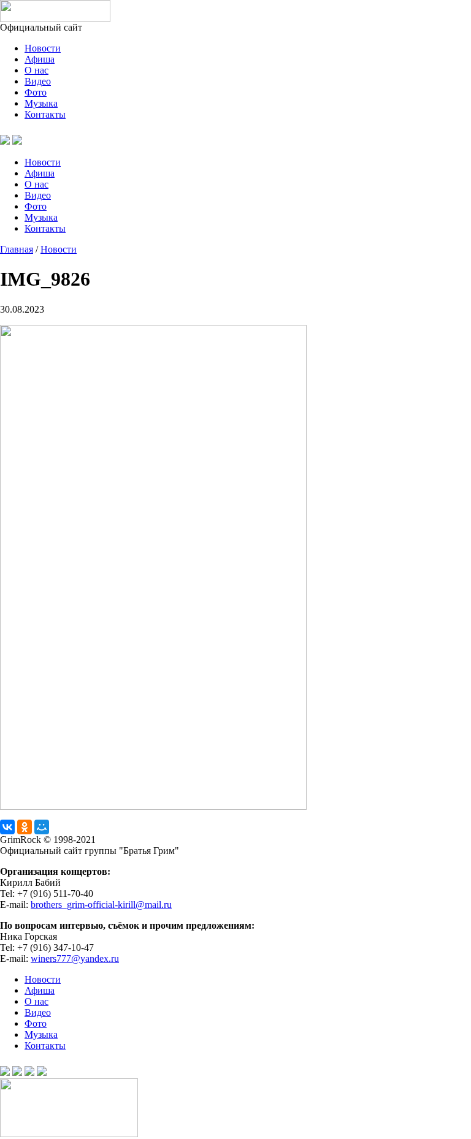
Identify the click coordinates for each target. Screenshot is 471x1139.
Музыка (41, 103)
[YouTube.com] (32, 141)
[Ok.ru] (17, 141)
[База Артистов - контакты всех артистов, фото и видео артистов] (69, 1134)
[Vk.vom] (5, 141)
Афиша (40, 59)
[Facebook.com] (17, 1072)
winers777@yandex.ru (75, 958)
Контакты (45, 114)
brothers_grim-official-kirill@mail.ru (101, 904)
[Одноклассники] (24, 827)
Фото (36, 92)
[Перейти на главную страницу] (55, 18)
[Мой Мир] (41, 827)
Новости (43, 48)
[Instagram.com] (42, 1072)
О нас (36, 70)
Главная (16, 249)
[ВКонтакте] (7, 827)
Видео (38, 81)
